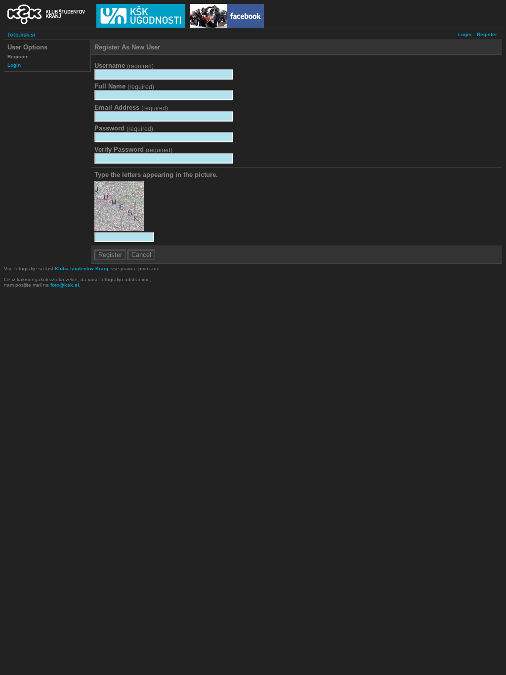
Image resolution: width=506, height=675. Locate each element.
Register (487, 34)
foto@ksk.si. (65, 285)
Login (464, 34)
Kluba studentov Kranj (81, 268)
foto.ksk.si (21, 35)
